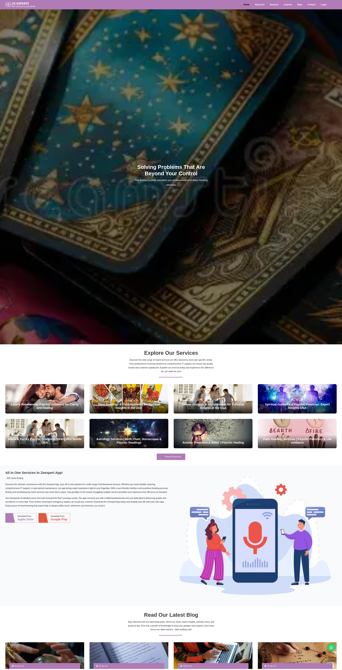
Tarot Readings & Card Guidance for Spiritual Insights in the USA (129, 406)
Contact (311, 4)
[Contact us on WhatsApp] (331, 647)
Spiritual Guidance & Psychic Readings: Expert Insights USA (297, 406)
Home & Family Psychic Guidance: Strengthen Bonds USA (44, 440)
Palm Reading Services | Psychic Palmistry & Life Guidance (297, 440)
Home (247, 4)
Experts (288, 4)
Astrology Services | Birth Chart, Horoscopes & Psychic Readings (129, 440)
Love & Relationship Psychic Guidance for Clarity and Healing (45, 406)
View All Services (173, 457)
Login (324, 4)
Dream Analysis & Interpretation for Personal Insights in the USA (213, 406)
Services (274, 4)
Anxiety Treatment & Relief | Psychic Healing (213, 442)
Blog (299, 4)
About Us (260, 4)
